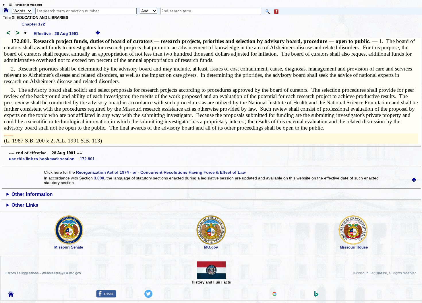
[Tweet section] (148, 296)
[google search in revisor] (274, 294)
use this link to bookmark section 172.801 (52, 159)
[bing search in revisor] (316, 295)
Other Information (32, 194)
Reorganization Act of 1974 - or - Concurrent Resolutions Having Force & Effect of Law (161, 172)
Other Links (24, 205)
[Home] (6, 10)
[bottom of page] (98, 33)
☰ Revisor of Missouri (24, 4)
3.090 (99, 178)
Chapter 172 (33, 24)
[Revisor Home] (11, 295)
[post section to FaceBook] (106, 296)
